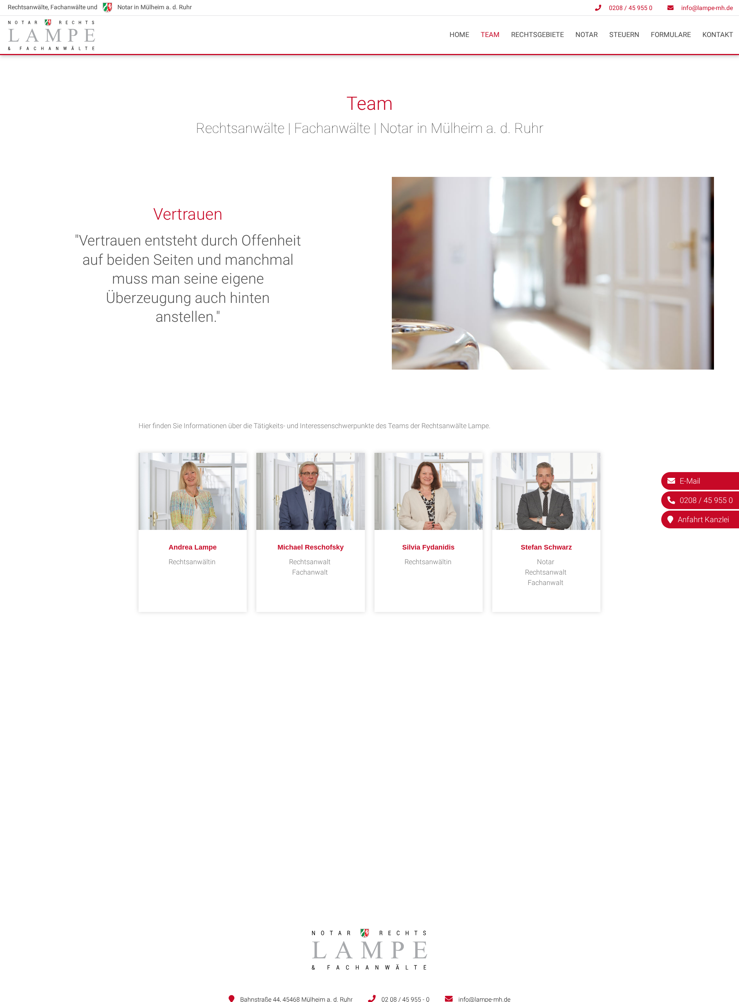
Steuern (624, 34)
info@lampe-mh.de (707, 8)
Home (459, 34)
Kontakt (717, 34)
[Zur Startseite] (51, 48)
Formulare (671, 34)
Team (490, 34)
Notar (586, 34)
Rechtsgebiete (537, 34)
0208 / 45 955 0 (630, 8)
